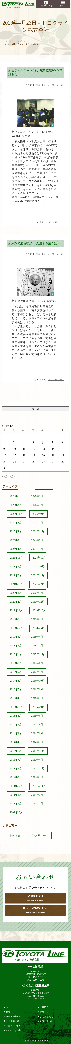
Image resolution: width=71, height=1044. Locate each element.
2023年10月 (39, 557)
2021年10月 (16, 584)
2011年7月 (37, 794)
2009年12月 (16, 812)
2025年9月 (38, 513)
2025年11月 (16, 513)
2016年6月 (37, 689)
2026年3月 (16, 505)
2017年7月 (16, 663)
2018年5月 (16, 636)
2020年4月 (16, 601)
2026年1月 (37, 505)
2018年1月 (16, 654)
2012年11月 (37, 768)
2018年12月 (16, 628)
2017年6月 (37, 663)
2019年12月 (37, 601)
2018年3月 (16, 645)
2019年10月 (39, 610)
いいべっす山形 (13, 1030)
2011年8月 (16, 794)
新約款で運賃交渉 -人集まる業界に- (33, 243)
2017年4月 (37, 671)
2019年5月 (16, 619)
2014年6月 (37, 733)
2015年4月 (37, 724)
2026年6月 (16, 496)
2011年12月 (16, 786)
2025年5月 (37, 522)
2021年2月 (38, 584)
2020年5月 (37, 592)
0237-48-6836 (35, 898)
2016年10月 (37, 680)
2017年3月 (16, 680)
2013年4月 (37, 759)
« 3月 (5, 476)
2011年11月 (39, 786)
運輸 (8, 1012)
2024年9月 (16, 540)
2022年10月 (37, 566)
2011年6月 (16, 803)
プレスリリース (56, 222)
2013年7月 (16, 759)
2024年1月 (37, 549)
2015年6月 (37, 715)
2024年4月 (16, 549)
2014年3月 (37, 742)
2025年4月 (16, 531)
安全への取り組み (14, 1016)
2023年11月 (16, 557)
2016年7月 (16, 689)
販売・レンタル (13, 1025)
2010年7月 (37, 803)
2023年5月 (16, 566)
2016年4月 (16, 698)
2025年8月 (16, 522)
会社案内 (44, 1007)
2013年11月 (37, 750)
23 (4, 461)
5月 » (13, 476)
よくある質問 (46, 1016)
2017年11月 (37, 654)
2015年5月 (16, 724)
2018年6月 (38, 628)
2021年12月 (37, 575)
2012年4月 (37, 777)
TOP (8, 1007)
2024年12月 (37, 531)
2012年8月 (16, 777)
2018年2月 (37, 645)
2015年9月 (38, 707)
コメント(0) (58, 85)
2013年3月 (16, 768)
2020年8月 (16, 592)
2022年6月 (16, 575)
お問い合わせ (46, 1021)
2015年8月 (16, 715)
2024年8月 (37, 540)
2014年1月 (16, 750)
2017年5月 (16, 671)
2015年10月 (16, 707)
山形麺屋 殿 (12, 1021)
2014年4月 (16, 742)
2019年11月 (16, 610)
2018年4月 (37, 636)
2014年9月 (16, 733)
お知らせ (15, 835)
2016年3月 (37, 698)
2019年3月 (37, 619)
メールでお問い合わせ (36, 910)
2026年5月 (37, 496)
